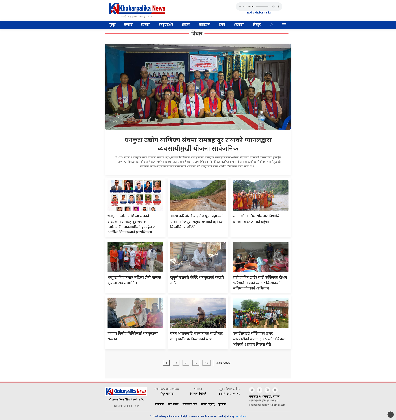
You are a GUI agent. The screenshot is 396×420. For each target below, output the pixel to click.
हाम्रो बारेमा (173, 404)
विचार (222, 24)
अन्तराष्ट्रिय (239, 24)
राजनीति (145, 24)
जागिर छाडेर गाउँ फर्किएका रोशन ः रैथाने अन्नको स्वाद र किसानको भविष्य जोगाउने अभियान (260, 283)
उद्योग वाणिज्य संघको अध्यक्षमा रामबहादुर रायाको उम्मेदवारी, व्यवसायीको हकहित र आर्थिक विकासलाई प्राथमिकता (131, 223)
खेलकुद (257, 24)
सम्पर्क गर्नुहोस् (207, 404)
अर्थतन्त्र (186, 24)
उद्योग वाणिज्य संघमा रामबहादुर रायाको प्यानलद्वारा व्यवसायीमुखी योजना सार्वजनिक (198, 143)
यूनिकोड (222, 404)
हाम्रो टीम (159, 404)
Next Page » (223, 363)
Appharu (241, 416)
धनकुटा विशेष (166, 24)
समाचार (128, 24)
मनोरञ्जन (204, 24)
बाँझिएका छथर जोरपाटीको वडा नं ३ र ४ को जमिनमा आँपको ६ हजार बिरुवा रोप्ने (259, 339)
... (196, 363)
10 (206, 363)
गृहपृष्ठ (112, 24)
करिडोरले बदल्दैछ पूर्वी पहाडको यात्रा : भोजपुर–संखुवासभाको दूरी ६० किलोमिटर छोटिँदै (197, 221)
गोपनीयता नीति (190, 404)
